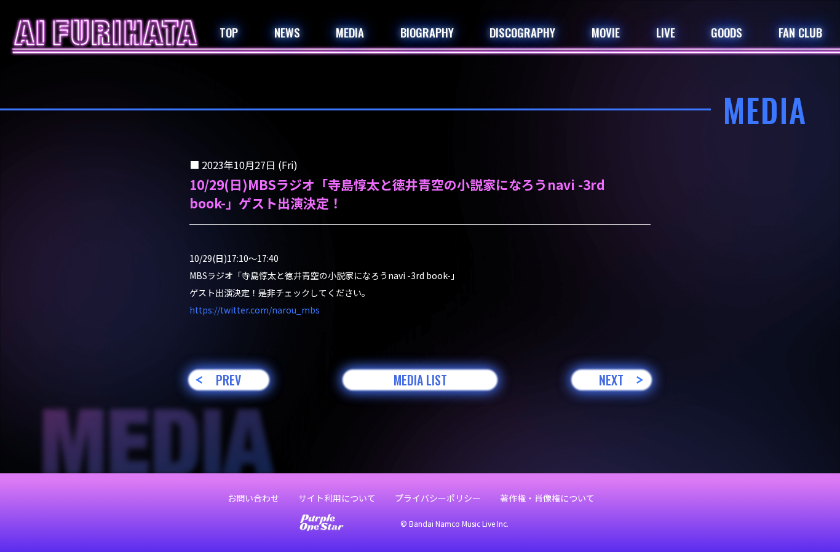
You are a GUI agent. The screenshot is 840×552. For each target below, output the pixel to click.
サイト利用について (337, 498)
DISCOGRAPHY (522, 32)
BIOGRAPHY (427, 32)
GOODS (726, 32)
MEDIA (350, 32)
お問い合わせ (253, 498)
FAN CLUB (800, 32)
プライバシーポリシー (438, 498)
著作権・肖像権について (547, 498)
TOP (229, 32)
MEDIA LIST (420, 380)
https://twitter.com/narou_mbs (254, 310)
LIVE (665, 32)
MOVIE (606, 32)
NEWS (287, 32)
